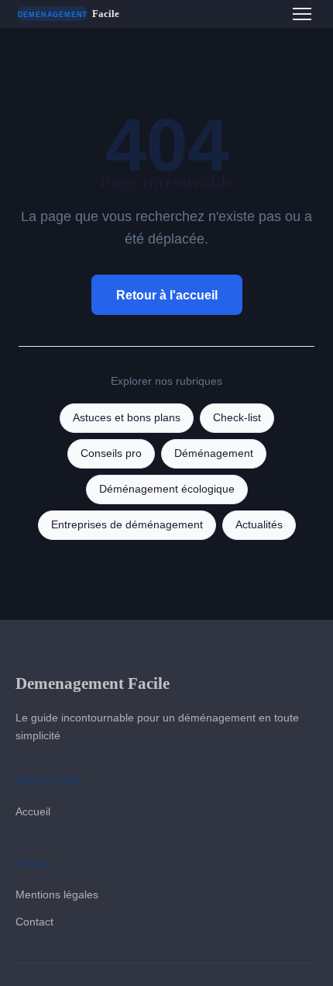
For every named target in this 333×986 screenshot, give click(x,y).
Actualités (259, 525)
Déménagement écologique (167, 489)
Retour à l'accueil (167, 295)
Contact (34, 921)
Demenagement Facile (92, 683)
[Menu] (302, 14)
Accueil (32, 811)
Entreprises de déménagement (127, 525)
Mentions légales (56, 894)
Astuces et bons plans (126, 418)
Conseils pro (111, 453)
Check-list (237, 418)
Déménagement (213, 453)
